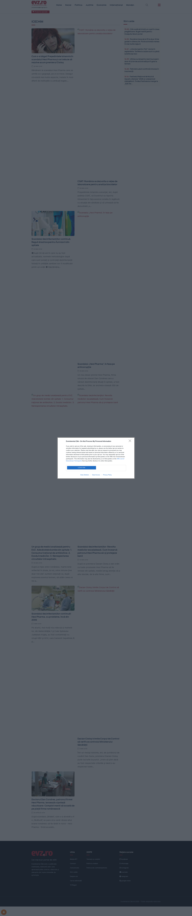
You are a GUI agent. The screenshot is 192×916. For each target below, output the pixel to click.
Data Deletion (84, 475)
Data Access (96, 475)
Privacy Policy (107, 475)
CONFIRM (81, 467)
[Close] (130, 441)
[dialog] (96, 458)
